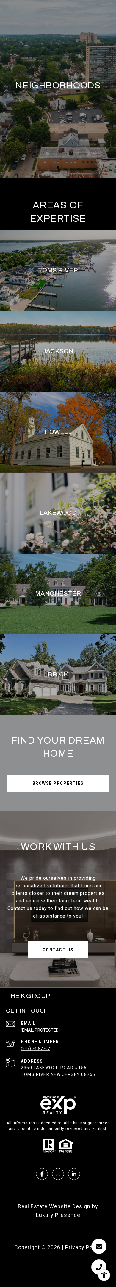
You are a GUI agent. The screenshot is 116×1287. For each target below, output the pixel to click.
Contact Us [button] (58, 949)
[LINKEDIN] (74, 1174)
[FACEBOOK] (42, 1174)
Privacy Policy (83, 1247)
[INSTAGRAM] (58, 1174)
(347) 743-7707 (35, 1048)
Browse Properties (58, 783)
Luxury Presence (58, 1215)
